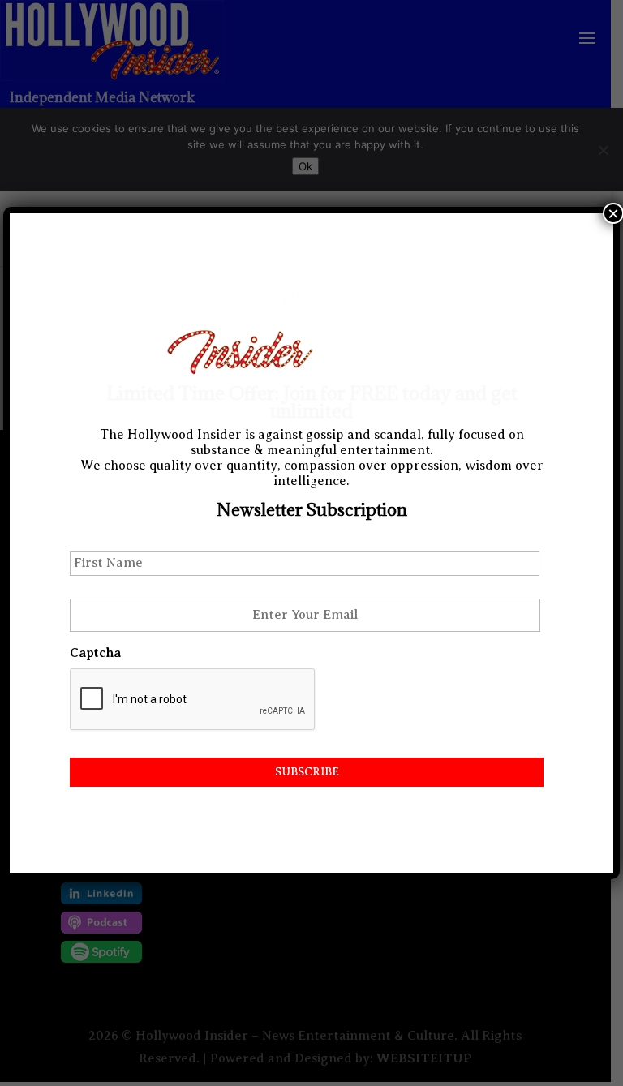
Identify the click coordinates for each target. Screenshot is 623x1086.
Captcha (95, 653)
